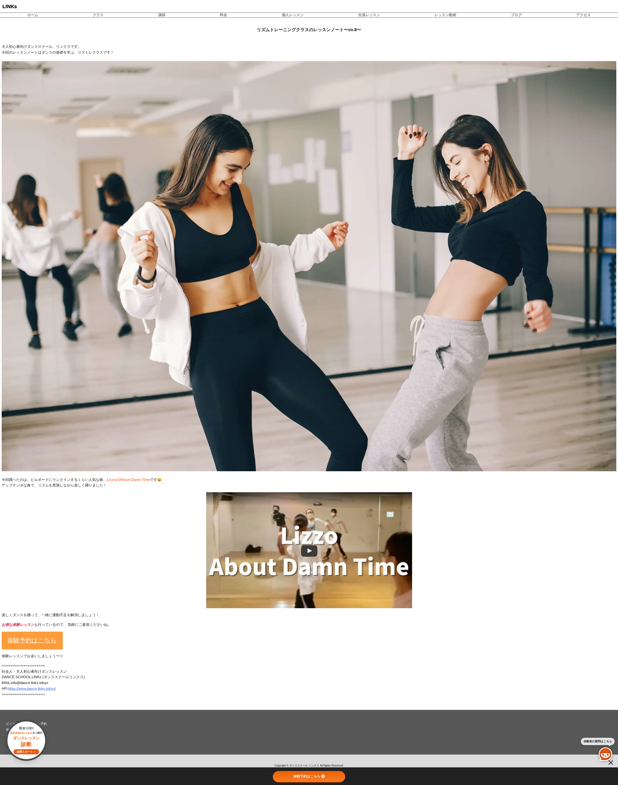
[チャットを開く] (605, 754)
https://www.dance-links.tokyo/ (32, 689)
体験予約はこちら (306, 776)
